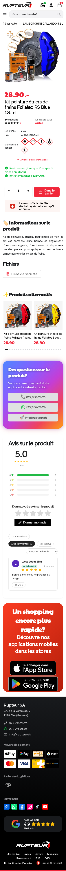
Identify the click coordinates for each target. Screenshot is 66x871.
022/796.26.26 (33, 396)
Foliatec (38, 123)
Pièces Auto (10, 23)
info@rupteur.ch (33, 417)
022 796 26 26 (18, 723)
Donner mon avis (34, 522)
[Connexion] (51, 5)
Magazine (52, 854)
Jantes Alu (13, 854)
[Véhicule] (43, 5)
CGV (47, 858)
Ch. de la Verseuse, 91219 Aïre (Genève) (17, 710)
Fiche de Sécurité (24, 274)
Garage (39, 854)
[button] (6, 349)
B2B (38, 858)
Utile (20, 584)
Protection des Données (18, 863)
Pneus (27, 854)
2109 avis (29, 828)
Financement (24, 858)
